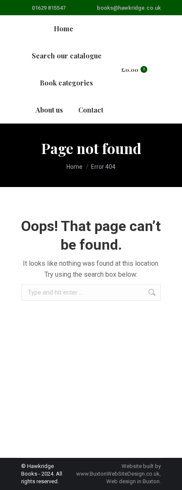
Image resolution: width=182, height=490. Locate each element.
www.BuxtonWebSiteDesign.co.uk (118, 474)
